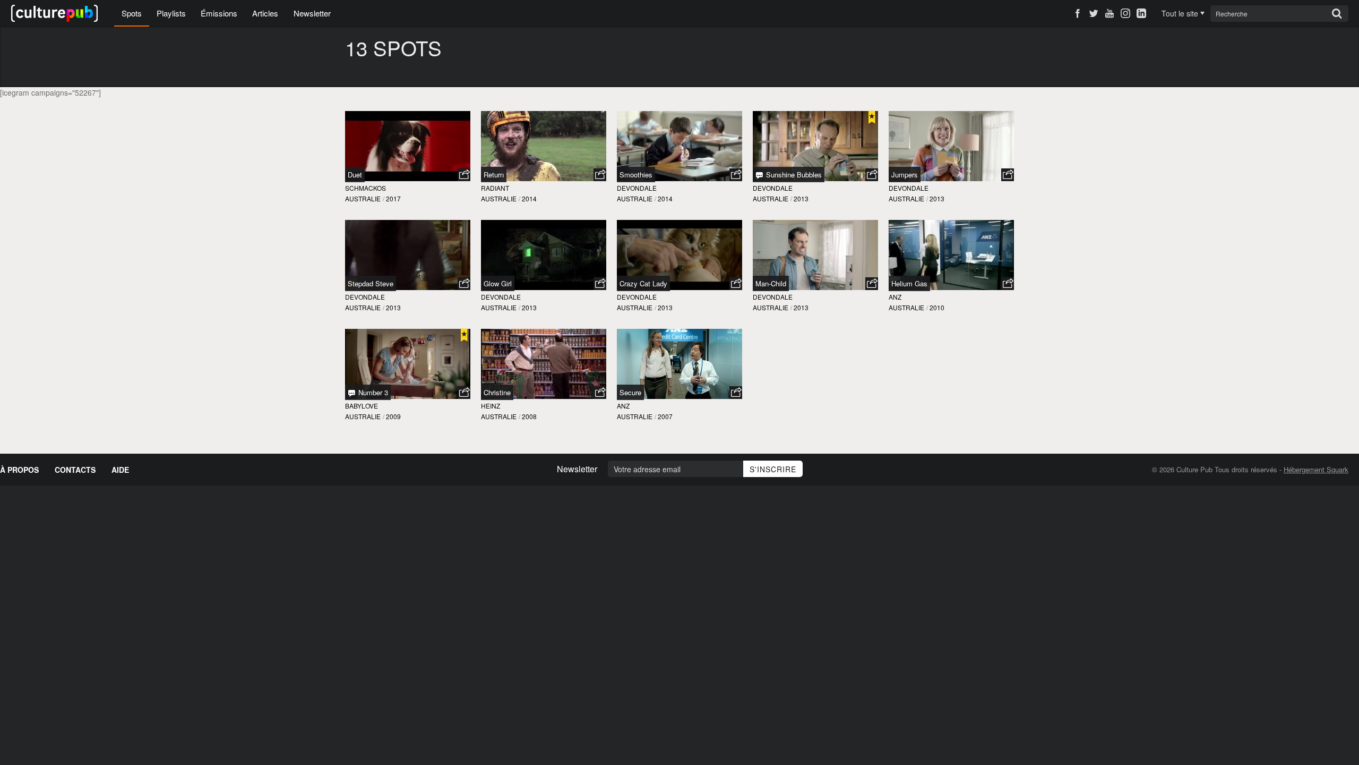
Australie (363, 198)
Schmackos (365, 187)
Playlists (171, 13)
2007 (665, 416)
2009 (393, 416)
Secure (630, 392)
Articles (265, 13)
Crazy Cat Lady (643, 283)
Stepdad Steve (370, 283)
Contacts (75, 469)
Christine (497, 392)
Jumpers (904, 174)
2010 (937, 307)
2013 (801, 198)
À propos (19, 469)
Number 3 (372, 392)
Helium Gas (909, 283)
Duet (355, 174)
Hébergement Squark (1316, 469)
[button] (464, 174)
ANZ (895, 296)
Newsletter (312, 13)
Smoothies (636, 174)
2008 (529, 416)
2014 (529, 198)
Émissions (219, 13)
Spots (132, 13)
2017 (393, 198)
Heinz (490, 405)
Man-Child (770, 283)
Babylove (361, 405)
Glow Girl (498, 283)
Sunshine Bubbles (793, 174)
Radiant (495, 187)
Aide (120, 469)
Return (494, 174)
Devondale (637, 187)
